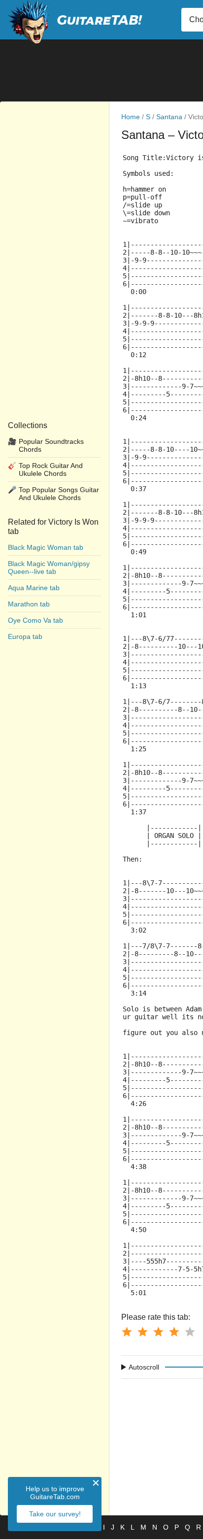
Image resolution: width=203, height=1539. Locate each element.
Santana (169, 117)
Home (130, 117)
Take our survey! (55, 1514)
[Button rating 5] (190, 1331)
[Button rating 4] (174, 1331)
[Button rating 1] (127, 1331)
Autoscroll (144, 1367)
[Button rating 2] (142, 1331)
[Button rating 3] (158, 1331)
